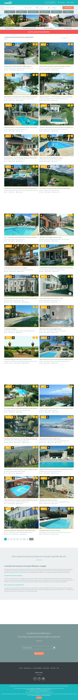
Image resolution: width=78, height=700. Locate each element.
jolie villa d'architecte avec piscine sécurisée (49, 530)
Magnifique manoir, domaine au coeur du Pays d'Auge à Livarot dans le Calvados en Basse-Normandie (28, 439)
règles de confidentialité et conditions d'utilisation (41, 695)
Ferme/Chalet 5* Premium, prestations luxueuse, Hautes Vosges (54, 188)
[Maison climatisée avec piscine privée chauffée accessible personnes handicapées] (56, 347)
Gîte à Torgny (69, 28)
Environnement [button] (44, 11)
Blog (58, 668)
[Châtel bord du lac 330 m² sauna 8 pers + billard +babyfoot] (21, 53)
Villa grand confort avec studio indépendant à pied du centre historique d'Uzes (22, 127)
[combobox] (56, 7)
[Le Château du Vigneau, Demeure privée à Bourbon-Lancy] (21, 347)
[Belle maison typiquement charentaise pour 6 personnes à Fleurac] (21, 518)
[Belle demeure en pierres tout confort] (56, 487)
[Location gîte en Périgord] (10, 21)
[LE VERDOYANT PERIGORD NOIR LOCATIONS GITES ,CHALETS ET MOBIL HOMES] (56, 255)
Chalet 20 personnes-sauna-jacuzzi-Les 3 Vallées (15, 268)
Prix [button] (9, 11)
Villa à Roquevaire (30, 28)
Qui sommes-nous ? (27, 668)
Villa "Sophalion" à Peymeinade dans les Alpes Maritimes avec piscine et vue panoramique (25, 96)
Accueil (20, 668)
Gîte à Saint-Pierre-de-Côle (10, 28)
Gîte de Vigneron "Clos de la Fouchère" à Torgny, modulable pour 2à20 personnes (23, 469)
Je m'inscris (39, 653)
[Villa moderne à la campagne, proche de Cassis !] (29, 21)
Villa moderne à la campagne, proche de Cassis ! (50, 237)
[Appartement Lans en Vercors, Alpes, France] (56, 426)
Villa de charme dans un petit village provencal (50, 329)
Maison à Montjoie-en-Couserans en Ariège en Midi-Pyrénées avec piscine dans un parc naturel (26, 500)
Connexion (71, 2)
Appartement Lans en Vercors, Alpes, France (50, 439)
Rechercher (68, 7)
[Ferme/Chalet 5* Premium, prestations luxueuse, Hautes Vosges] (56, 175)
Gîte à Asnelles (49, 28)
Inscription (62, 2)
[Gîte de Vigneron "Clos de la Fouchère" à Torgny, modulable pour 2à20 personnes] (68, 21)
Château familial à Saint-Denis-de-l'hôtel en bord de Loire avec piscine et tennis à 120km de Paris (27, 298)
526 (24, 539)
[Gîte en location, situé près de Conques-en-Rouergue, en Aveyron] (56, 53)
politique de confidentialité (35, 688)
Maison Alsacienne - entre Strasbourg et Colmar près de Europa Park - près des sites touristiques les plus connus (30, 158)
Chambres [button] (21, 11)
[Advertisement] (39, 203)
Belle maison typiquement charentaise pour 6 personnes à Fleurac (19, 530)
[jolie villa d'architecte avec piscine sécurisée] (56, 518)
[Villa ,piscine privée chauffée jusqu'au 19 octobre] (56, 145)
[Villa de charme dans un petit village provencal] (56, 316)
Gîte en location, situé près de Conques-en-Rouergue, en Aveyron (55, 66)
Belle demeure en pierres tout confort (48, 500)
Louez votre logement (50, 2)
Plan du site (53, 668)
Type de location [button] (33, 11)
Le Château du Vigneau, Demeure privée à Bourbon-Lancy (18, 359)
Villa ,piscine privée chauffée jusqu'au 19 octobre (51, 158)
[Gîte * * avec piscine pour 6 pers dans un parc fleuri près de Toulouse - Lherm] (21, 224)
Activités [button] (68, 11)
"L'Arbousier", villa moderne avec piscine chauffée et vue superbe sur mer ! (56, 127)
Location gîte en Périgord (10, 329)
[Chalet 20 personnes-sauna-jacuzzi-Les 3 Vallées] (21, 255)
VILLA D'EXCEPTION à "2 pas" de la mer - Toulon (51, 298)
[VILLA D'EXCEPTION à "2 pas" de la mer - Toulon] (56, 285)
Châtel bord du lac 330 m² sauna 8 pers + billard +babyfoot (17, 66)
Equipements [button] (56, 11)
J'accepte (39, 697)
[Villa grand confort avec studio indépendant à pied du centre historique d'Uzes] (21, 114)
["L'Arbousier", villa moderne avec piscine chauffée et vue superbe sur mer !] (56, 114)
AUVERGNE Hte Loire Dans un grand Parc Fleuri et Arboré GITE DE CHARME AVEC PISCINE (26, 188)
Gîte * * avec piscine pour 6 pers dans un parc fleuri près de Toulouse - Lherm (22, 237)
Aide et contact (46, 668)
